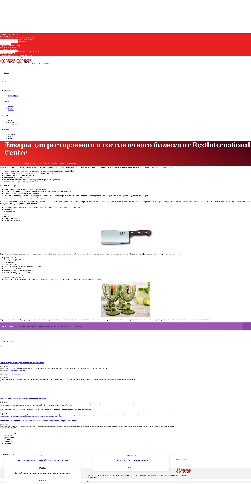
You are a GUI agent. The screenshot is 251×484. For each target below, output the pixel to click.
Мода (5, 81)
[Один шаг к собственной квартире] (12, 370)
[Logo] (8, 63)
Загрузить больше (182, 459)
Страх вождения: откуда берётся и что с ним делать (22, 363)
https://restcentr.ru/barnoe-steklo (73, 254)
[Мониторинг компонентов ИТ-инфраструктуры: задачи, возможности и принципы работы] (31, 416)
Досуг (10, 120)
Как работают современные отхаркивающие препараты (24, 398)
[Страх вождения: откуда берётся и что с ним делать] (7, 359)
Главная (6, 73)
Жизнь (10, 108)
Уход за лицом (13, 96)
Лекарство (11, 138)
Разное (6, 115)
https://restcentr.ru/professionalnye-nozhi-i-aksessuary (89, 202)
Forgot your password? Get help (10, 46)
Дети (9, 136)
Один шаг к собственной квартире (14, 374)
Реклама (15, 124)
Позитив (11, 106)
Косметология (8, 90)
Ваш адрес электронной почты (28, 51)
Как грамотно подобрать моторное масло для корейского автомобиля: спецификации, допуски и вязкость (45, 409)
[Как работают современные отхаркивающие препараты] (7, 394)
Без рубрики (12, 122)
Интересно (7, 101)
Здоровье (6, 129)
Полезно (11, 110)
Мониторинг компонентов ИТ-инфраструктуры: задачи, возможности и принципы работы (39, 420)
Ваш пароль (22, 42)
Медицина (11, 134)
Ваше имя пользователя (26, 39)
